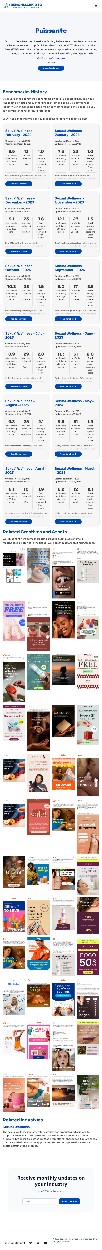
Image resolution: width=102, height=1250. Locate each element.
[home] (23, 6)
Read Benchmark (19, 184)
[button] (96, 6)
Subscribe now (69, 1201)
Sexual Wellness (51, 68)
